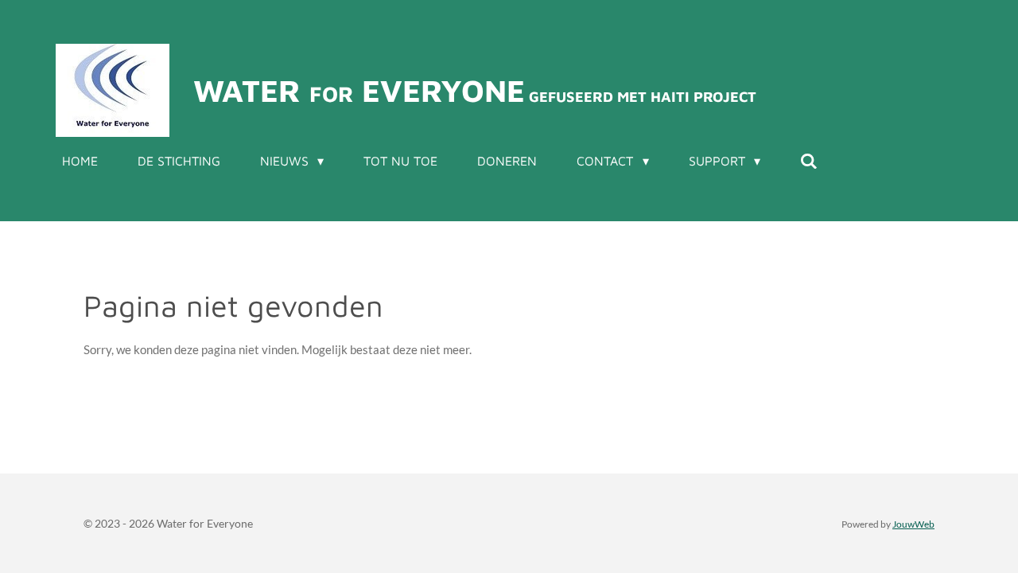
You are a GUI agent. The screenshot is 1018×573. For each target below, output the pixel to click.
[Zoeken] (808, 161)
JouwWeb (913, 523)
